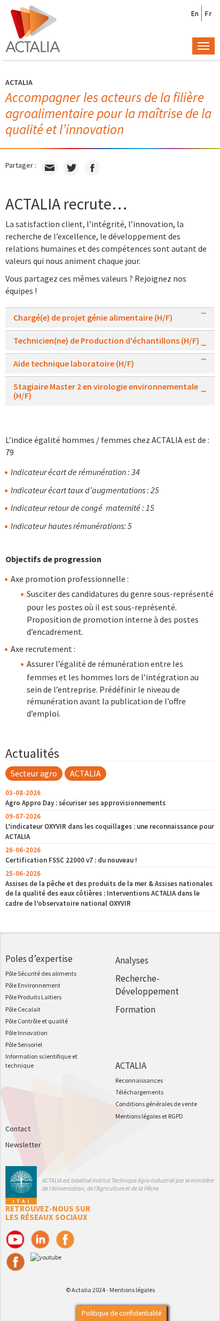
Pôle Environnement (32, 985)
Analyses (131, 960)
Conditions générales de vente (156, 1104)
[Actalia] (32, 28)
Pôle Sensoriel (23, 1044)
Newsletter (23, 1144)
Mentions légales (132, 1290)
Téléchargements (139, 1092)
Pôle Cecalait (23, 1009)
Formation (135, 1009)
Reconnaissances (139, 1080)
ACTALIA (85, 773)
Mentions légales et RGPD (149, 1116)
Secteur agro (34, 773)
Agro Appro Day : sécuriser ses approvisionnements (85, 802)
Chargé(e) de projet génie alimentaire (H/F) (92, 317)
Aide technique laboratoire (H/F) (73, 363)
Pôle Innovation (26, 1033)
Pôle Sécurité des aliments (40, 973)
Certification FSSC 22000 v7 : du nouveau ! (71, 860)
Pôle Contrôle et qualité (36, 1021)
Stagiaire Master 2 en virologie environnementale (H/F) (105, 391)
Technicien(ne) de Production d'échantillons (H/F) (106, 340)
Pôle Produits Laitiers (33, 997)
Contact (17, 1128)
